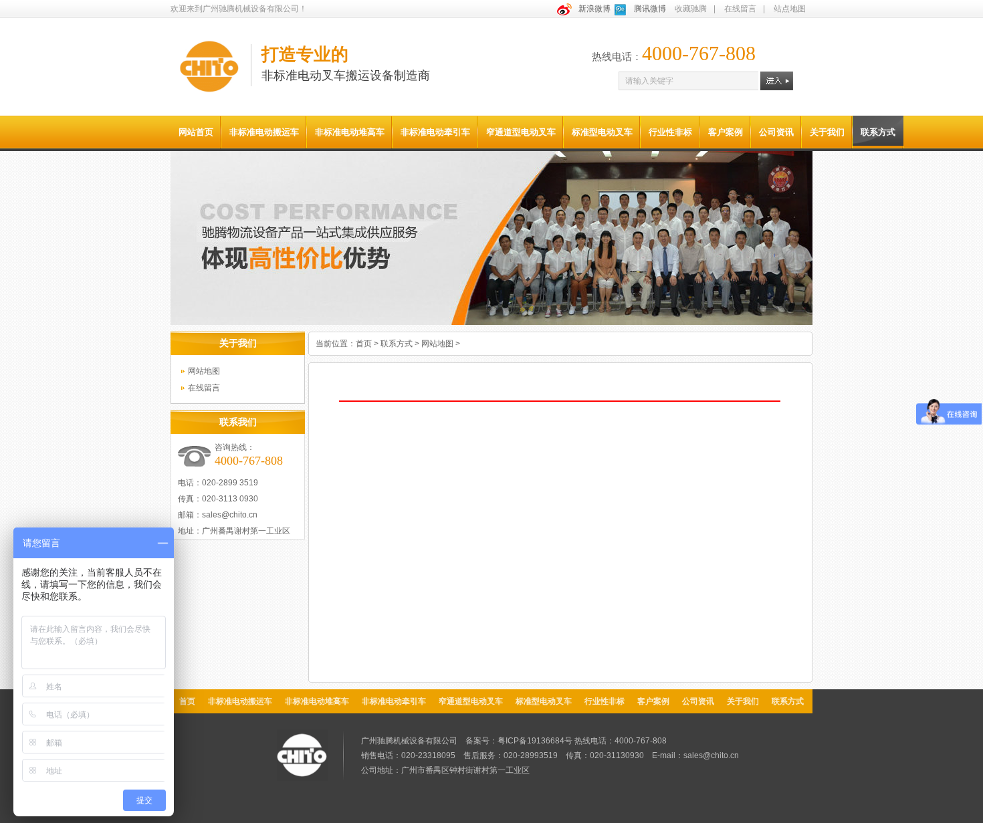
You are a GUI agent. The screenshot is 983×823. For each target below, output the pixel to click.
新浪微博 (594, 8)
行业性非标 (670, 132)
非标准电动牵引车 (435, 132)
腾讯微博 (650, 8)
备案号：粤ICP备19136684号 (518, 740)
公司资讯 (776, 132)
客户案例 (725, 132)
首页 (364, 343)
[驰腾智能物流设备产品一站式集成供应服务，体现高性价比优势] (491, 322)
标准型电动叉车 (602, 132)
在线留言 (740, 8)
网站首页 (196, 132)
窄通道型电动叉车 (521, 132)
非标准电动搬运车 (264, 132)
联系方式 (878, 132)
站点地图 (790, 8)
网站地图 (204, 371)
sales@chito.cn (229, 514)
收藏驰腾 (691, 8)
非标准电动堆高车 (350, 132)
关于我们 (827, 132)
